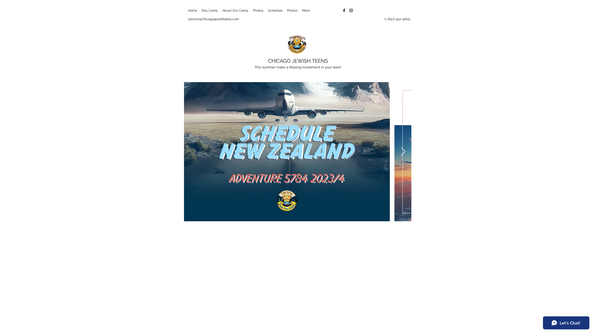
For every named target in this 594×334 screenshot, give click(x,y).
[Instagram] (351, 10)
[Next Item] (403, 151)
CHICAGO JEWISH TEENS (298, 61)
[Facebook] (344, 10)
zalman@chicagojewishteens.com (213, 19)
